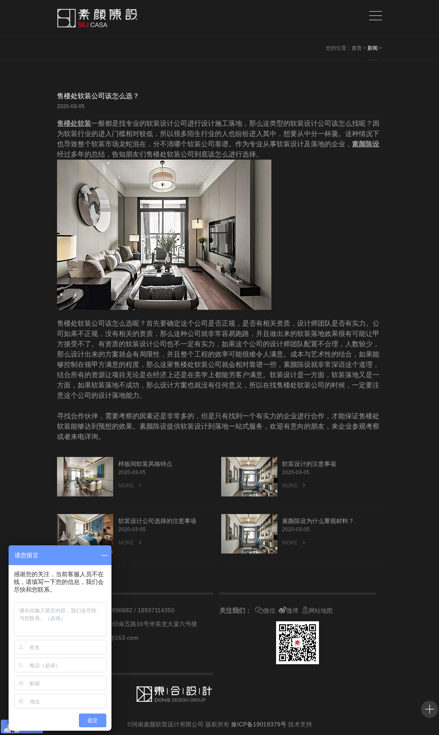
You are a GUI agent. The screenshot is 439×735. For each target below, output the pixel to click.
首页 (357, 48)
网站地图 (321, 610)
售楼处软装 (74, 123)
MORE (126, 486)
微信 (269, 610)
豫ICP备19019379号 (258, 724)
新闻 (372, 48)
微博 (292, 610)
